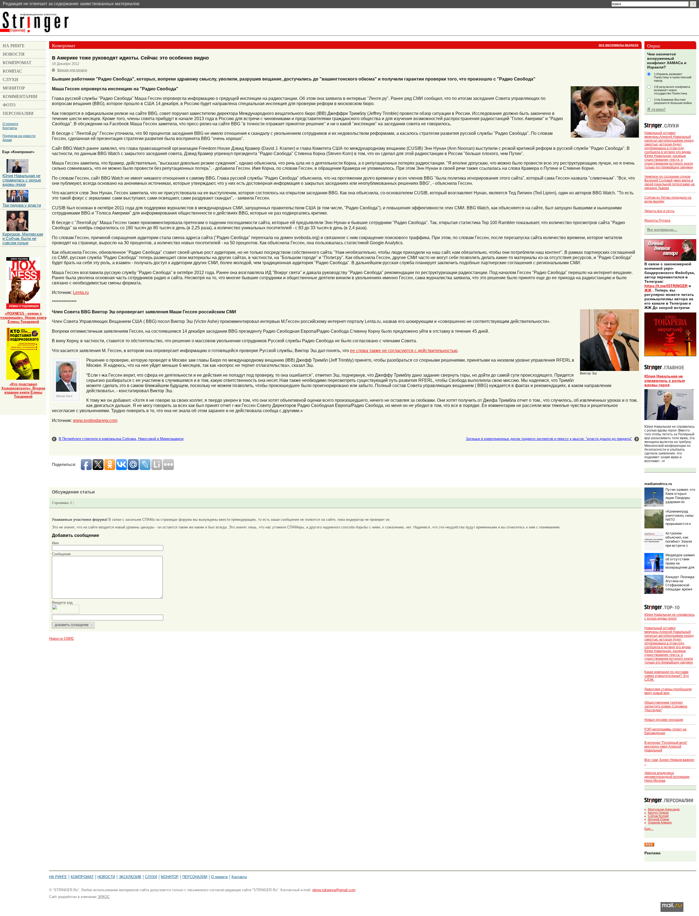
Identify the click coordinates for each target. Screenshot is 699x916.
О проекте (10, 124)
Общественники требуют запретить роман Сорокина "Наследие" (665, 706)
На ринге (58, 877)
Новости (106, 877)
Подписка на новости (18, 136)
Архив (7, 140)
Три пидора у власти (21, 205)
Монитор (170, 877)
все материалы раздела (618, 45)
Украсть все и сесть (659, 211)
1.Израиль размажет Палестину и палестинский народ (672, 77)
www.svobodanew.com (95, 420)
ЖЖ (647, 290)
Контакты (9, 128)
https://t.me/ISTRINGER (666, 286)
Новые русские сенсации (663, 720)
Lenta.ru (81, 292)
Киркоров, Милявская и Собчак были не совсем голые (22, 238)
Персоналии (194, 877)
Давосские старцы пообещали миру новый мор (668, 691)
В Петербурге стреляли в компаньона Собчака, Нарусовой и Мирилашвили (121, 439)
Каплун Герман (658, 812)
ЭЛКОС (103, 897)
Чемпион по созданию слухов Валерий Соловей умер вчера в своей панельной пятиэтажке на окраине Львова (669, 182)
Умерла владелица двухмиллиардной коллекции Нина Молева (666, 777)
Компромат (82, 877)
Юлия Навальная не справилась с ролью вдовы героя (664, 380)
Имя (55, 543)
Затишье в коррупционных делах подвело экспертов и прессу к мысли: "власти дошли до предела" (549, 439)
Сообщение (61, 554)
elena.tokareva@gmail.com (334, 890)
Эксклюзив (130, 877)
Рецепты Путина (657, 220)
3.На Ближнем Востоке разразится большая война (673, 101)
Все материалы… (662, 229)
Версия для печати (72, 70)
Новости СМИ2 (61, 639)
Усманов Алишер (660, 822)
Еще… (648, 828)
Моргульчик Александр (664, 809)
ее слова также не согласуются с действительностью (403, 350)
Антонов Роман (658, 819)
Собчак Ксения (658, 815)
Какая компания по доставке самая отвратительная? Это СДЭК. (666, 676)
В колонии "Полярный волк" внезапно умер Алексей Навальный (665, 746)
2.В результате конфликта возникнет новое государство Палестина (672, 90)
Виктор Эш (588, 373)
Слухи (151, 877)
